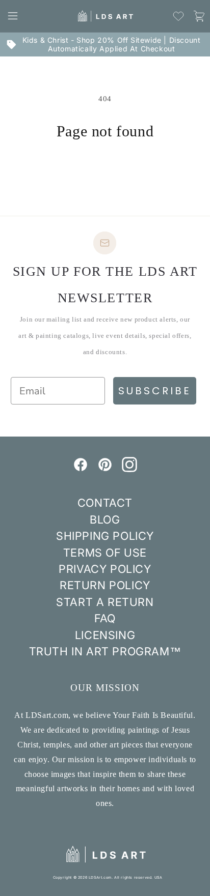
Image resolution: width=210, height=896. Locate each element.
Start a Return (104, 602)
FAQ (105, 618)
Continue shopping (105, 167)
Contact (105, 502)
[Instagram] (129, 469)
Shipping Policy (105, 535)
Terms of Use (105, 552)
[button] (12, 15)
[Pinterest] (105, 469)
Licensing (105, 635)
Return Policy (105, 585)
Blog (105, 519)
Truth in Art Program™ (105, 651)
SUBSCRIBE (154, 391)
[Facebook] (80, 469)
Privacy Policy (105, 568)
